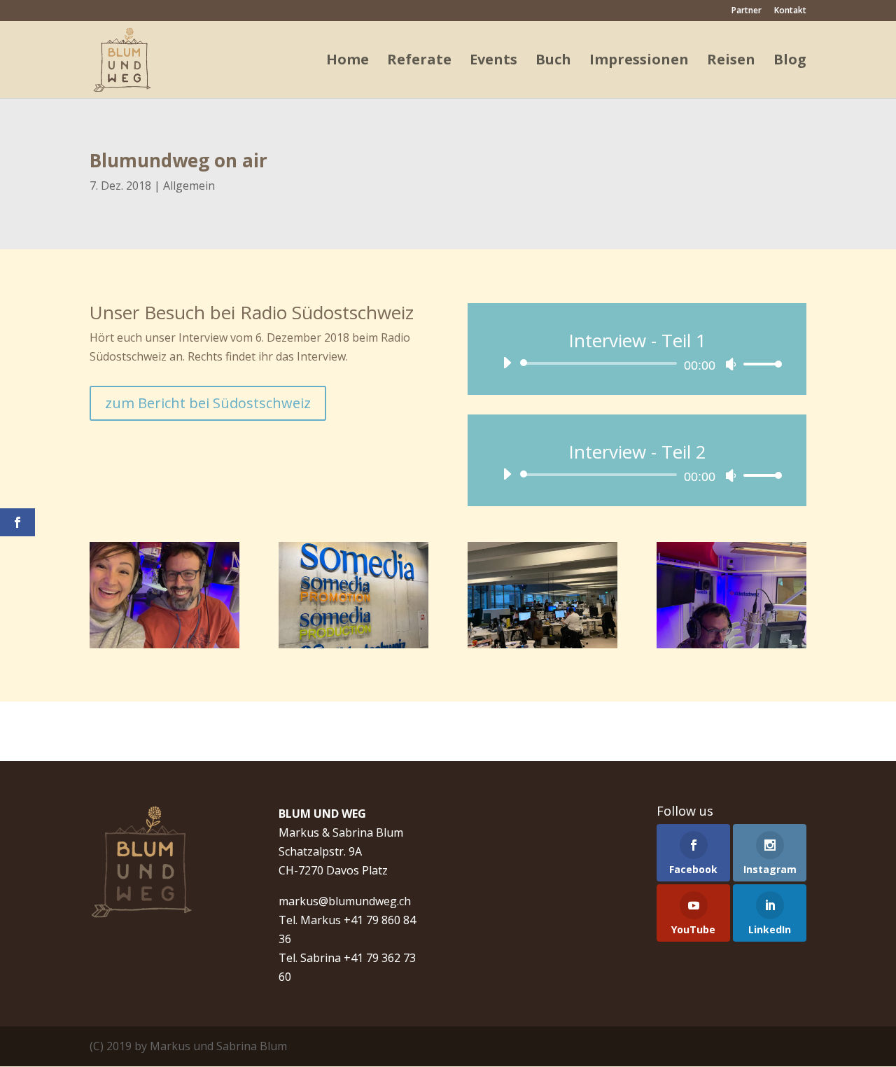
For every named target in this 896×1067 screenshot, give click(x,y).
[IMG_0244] (731, 648)
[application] (637, 363)
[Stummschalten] (730, 364)
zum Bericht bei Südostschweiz (208, 402)
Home (347, 62)
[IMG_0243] (542, 648)
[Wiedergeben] (507, 362)
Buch (553, 62)
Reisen (731, 62)
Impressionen (639, 62)
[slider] (758, 363)
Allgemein (189, 185)
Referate (419, 62)
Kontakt (790, 11)
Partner (747, 11)
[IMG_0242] (353, 648)
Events (493, 62)
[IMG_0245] (164, 648)
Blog (790, 62)
